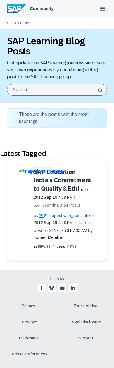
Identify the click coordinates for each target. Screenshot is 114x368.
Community (41, 8)
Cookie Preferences (28, 354)
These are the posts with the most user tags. (54, 118)
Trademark (28, 338)
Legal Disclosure (85, 322)
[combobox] (57, 90)
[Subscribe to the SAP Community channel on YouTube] (62, 288)
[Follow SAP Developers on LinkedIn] (72, 288)
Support (86, 338)
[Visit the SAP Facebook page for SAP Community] (41, 288)
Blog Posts (20, 23)
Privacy (28, 306)
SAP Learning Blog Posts (57, 205)
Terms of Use (85, 306)
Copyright (28, 322)
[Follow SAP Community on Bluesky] (51, 288)
